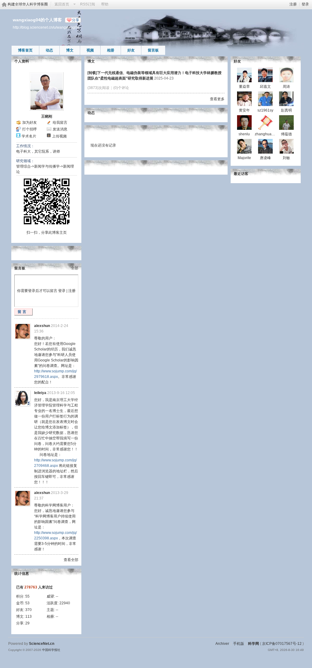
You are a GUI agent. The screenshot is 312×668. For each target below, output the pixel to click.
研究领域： (25, 161)
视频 (90, 50)
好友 (131, 50)
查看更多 (217, 99)
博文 (69, 50)
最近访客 (241, 174)
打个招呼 (29, 129)
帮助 (104, 4)
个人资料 (21, 61)
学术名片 (29, 136)
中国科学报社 (51, 650)
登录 (305, 4)
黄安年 (244, 110)
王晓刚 (46, 116)
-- (57, 596)
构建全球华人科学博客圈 (28, 4)
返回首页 (62, 4)
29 (27, 623)
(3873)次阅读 (98, 88)
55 (27, 596)
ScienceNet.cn (41, 643)
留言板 (153, 50)
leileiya (40, 393)
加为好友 (29, 122)
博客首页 (25, 50)
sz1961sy (265, 110)
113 (28, 616)
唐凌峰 (265, 158)
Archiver (222, 643)
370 (28, 610)
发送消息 (60, 129)
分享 (75, 20)
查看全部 (71, 560)
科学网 (253, 643)
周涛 (286, 86)
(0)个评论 (121, 88)
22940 (64, 603)
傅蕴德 (286, 134)
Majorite (244, 158)
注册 (293, 4)
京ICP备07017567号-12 (282, 643)
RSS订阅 (87, 4)
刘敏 (286, 158)
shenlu (244, 134)
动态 (49, 50)
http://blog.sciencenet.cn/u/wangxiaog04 (46, 27)
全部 (74, 268)
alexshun (42, 326)
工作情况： (25, 146)
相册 (110, 50)
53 (27, 603)
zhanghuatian (266, 134)
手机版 (238, 643)
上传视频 (59, 136)
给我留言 (60, 122)
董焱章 (244, 86)
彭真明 (286, 110)
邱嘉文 (265, 86)
